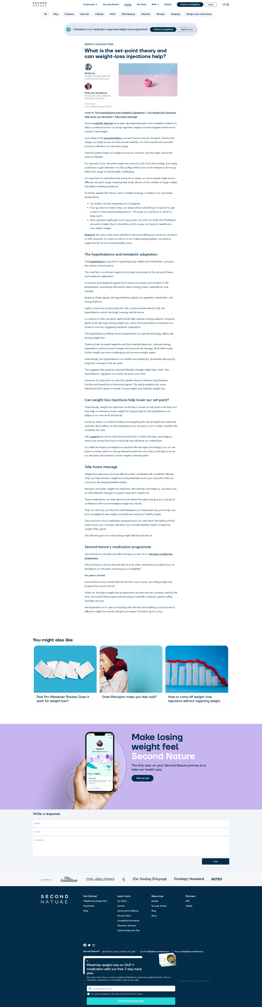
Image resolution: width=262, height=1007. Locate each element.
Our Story (141, 4)
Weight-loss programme (95, 901)
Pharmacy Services (126, 925)
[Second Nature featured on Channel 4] (124, 879)
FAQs (85, 910)
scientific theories (103, 123)
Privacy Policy (124, 915)
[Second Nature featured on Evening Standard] (189, 879)
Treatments (89, 4)
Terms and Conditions (128, 910)
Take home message (125, 116)
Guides (127, 4)
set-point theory (113, 137)
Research (90, 234)
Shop (154, 915)
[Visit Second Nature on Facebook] (85, 945)
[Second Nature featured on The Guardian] (69, 879)
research (94, 436)
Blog (153, 910)
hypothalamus (97, 261)
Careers (121, 905)
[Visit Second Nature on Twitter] (89, 945)
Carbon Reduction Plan (128, 930)
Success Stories (111, 4)
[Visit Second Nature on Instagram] (93, 945)
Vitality (167, 4)
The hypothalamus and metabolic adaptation (120, 112)
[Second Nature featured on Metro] (216, 879)
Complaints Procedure (128, 920)
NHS (154, 4)
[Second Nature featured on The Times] (100, 879)
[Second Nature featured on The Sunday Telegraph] (150, 879)
